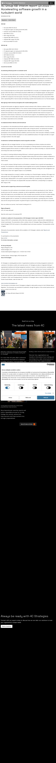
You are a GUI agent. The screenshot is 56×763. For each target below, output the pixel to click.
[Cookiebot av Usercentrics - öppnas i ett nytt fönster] (48, 365)
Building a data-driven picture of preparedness (41, 351)
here (6, 238)
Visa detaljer (48, 393)
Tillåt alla (45, 397)
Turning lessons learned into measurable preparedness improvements (12, 406)
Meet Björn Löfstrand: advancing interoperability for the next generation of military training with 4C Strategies (13, 353)
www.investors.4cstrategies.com (9, 283)
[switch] (21, 388)
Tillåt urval (28, 397)
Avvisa (10, 397)
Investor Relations (19, 3)
